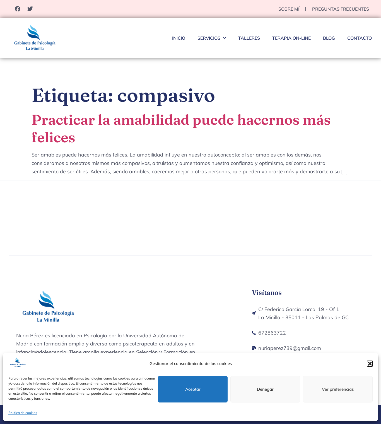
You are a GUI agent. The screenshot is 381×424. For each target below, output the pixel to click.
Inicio (178, 38)
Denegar (265, 389)
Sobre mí (288, 9)
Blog (329, 38)
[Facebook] (17, 9)
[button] (370, 363)
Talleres (249, 38)
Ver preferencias (338, 389)
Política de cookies (22, 413)
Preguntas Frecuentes (340, 9)
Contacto (359, 38)
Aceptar (193, 389)
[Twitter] (30, 9)
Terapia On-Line (291, 38)
